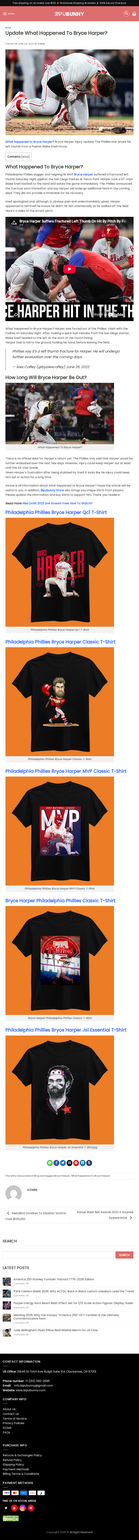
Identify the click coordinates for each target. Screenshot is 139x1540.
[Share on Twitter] (63, 1163)
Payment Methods (16, 1469)
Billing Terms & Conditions (21, 1474)
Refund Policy (12, 1460)
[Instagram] (22, 1508)
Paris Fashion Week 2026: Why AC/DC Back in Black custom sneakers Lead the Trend (74, 1291)
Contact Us (11, 1414)
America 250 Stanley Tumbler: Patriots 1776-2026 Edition (54, 1279)
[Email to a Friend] (70, 1163)
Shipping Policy (13, 1464)
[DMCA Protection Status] (11, 1518)
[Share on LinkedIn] (83, 1163)
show (25, 157)
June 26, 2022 (77, 366)
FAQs (6, 1432)
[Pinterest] (31, 1508)
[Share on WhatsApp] (50, 1163)
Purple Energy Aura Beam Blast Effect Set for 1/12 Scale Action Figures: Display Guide (73, 1303)
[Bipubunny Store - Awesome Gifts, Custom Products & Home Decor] (69, 13)
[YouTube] (14, 1508)
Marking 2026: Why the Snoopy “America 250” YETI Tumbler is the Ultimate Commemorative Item (66, 1316)
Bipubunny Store (52, 490)
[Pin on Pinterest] (76, 1163)
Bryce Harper (83, 174)
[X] (6, 1508)
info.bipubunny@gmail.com (33, 1385)
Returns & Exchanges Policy (22, 1455)
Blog (8, 27)
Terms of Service (15, 1419)
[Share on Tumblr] (89, 1163)
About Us (9, 1409)
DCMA (7, 1428)
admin (41, 43)
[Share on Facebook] (56, 1163)
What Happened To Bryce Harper (90, 1175)
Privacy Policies (13, 1423)
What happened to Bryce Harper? (29, 142)
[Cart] (134, 14)
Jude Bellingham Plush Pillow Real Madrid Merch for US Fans (56, 1330)
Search (10, 1241)
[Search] (126, 14)
